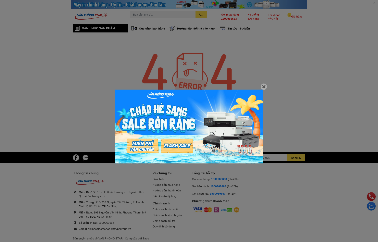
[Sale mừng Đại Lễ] (189, 126)
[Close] (264, 87)
